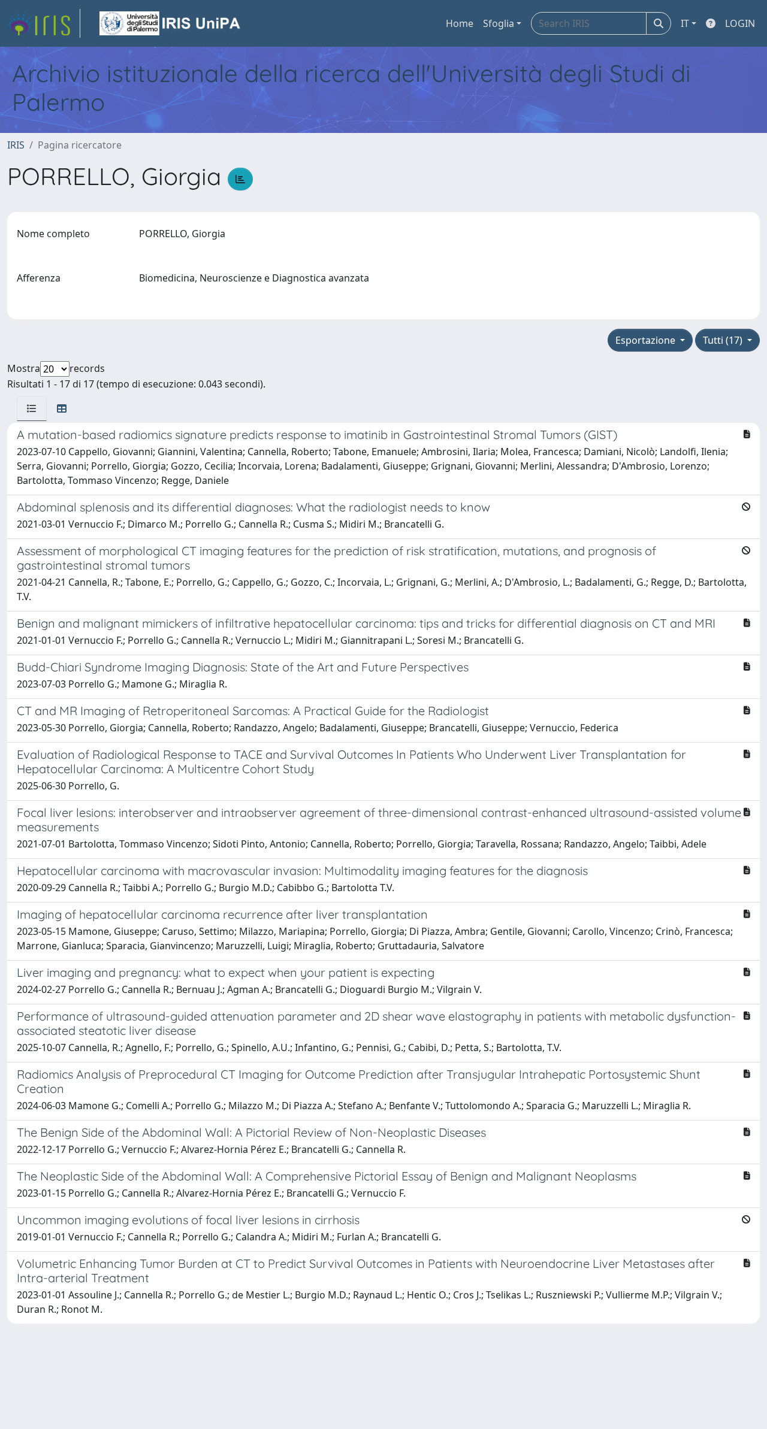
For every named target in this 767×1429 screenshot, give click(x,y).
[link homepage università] (171, 23)
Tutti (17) (724, 340)
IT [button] (685, 23)
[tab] (32, 408)
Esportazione (646, 340)
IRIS (16, 145)
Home (459, 23)
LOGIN (740, 23)
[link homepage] (43, 23)
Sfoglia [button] (498, 23)
